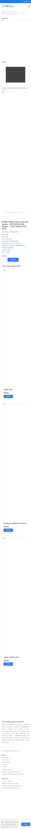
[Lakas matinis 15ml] (15, 538)
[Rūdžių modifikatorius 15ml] (15, 404)
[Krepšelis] (23, 6)
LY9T (10, 239)
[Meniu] (29, 6)
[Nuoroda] (8, 6)
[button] (6, 212)
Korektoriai (5, 757)
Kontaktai (4, 766)
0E (16, 243)
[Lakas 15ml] (15, 271)
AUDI (6, 234)
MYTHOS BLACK (13, 241)
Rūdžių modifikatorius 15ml (15, 523)
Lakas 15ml (8, 389)
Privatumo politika (7, 769)
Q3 (15, 11)
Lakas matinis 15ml (11, 657)
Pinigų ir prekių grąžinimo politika (10, 772)
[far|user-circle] (21, 6)
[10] (15, 150)
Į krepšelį (13, 259)
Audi (12, 11)
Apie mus (4, 764)
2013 (9, 250)
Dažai (8, 11)
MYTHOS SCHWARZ (7, 248)
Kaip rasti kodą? (6, 762)
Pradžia (3, 11)
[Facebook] (4, 746)
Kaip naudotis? (6, 760)
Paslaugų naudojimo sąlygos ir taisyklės (12, 774)
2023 (7, 252)
